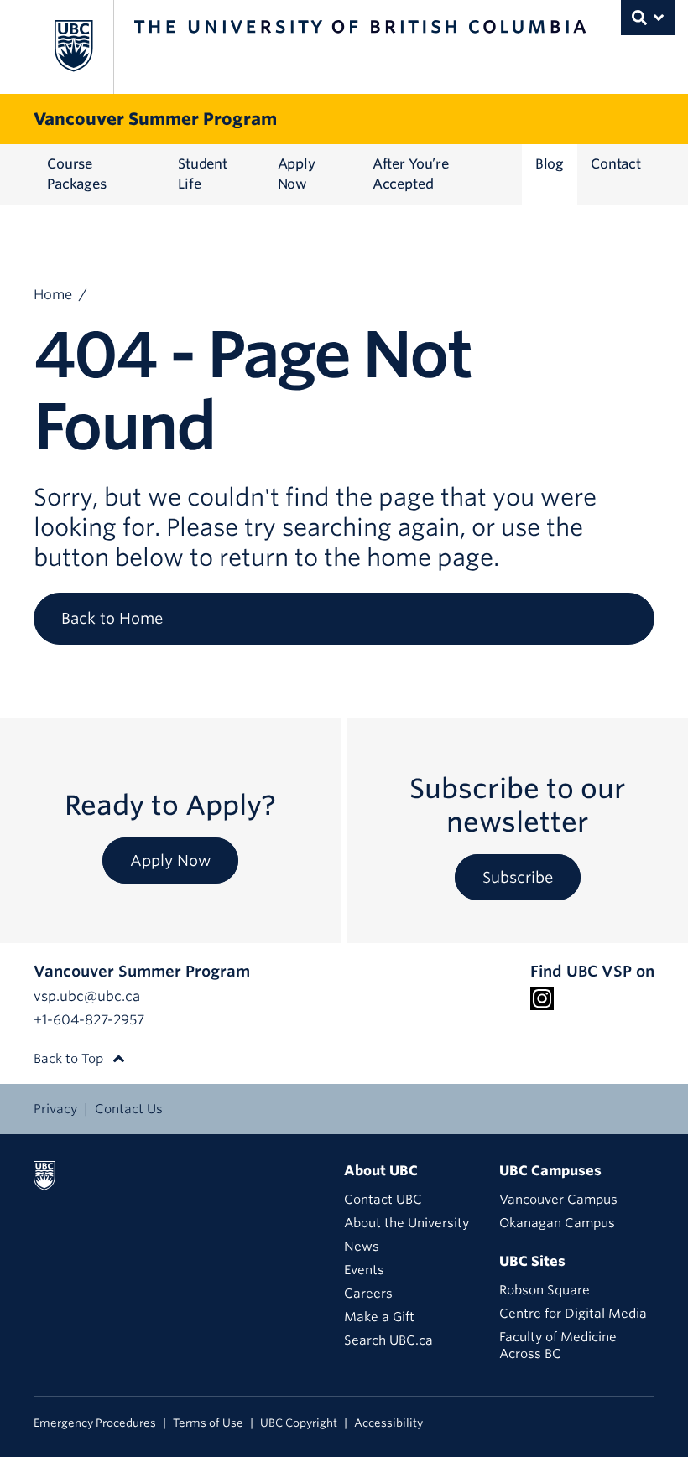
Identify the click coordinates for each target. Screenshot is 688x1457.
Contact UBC (383, 1199)
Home (53, 295)
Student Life (202, 174)
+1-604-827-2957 (89, 1020)
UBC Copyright (298, 1423)
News (361, 1246)
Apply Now (296, 174)
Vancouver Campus (558, 1199)
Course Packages (77, 174)
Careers (368, 1293)
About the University (406, 1223)
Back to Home (112, 618)
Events (364, 1270)
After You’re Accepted (411, 174)
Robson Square (544, 1290)
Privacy (55, 1109)
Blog (549, 164)
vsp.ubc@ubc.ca (87, 996)
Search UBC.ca (388, 1340)
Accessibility (388, 1423)
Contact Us (129, 1109)
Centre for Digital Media (573, 1313)
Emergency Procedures (95, 1423)
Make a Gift (379, 1317)
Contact (616, 164)
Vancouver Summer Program (155, 119)
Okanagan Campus (557, 1223)
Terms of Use (208, 1423)
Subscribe (517, 877)
